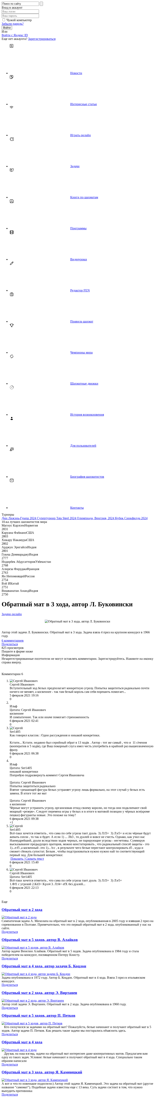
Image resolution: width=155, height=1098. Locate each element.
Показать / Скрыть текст (27, 858)
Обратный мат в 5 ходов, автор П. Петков (38, 1015)
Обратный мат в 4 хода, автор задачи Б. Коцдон (44, 966)
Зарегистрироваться (42, 39)
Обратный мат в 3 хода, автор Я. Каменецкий (42, 1072)
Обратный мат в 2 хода (22, 910)
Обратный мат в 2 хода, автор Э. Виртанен (39, 993)
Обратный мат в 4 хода (22, 1042)
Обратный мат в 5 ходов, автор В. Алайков (40, 940)
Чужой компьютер (19, 20)
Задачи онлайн (12, 614)
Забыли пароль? (13, 23)
